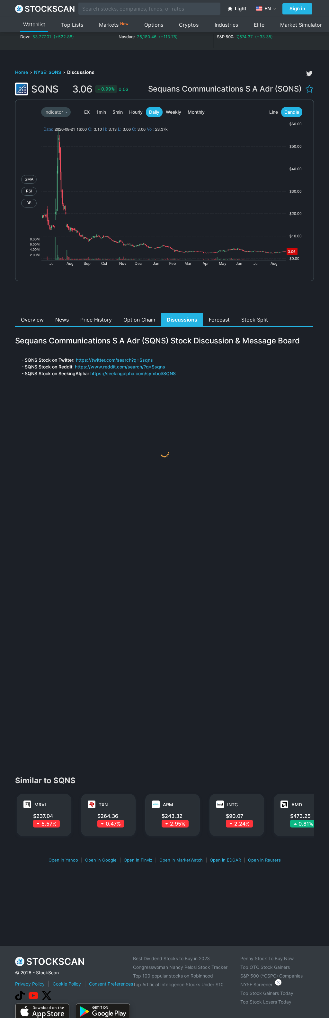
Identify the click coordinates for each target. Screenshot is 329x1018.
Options (153, 25)
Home (22, 72)
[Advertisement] (164, 298)
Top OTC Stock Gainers (265, 967)
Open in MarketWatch (181, 860)
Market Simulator (301, 25)
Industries (226, 25)
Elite (259, 25)
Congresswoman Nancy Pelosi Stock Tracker (180, 967)
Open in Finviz (138, 860)
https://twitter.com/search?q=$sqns (114, 360)
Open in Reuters (264, 860)
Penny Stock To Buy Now (267, 958)
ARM (168, 804)
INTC (232, 804)
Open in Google (101, 860)
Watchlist (34, 24)
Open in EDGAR (225, 860)
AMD (296, 804)
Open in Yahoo (63, 860)
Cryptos (189, 25)
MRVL (40, 804)
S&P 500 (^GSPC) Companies (271, 975)
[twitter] (309, 73)
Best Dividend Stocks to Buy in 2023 (171, 958)
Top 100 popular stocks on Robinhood (173, 975)
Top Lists (72, 25)
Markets (114, 24)
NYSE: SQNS (48, 72)
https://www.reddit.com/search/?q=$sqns (120, 366)
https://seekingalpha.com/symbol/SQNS (133, 373)
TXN (103, 804)
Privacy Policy (30, 984)
